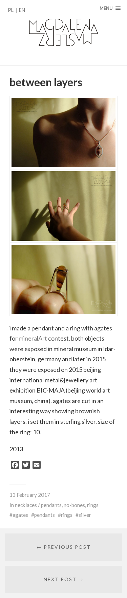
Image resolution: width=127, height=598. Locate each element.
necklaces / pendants (38, 505)
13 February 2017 (29, 495)
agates (20, 515)
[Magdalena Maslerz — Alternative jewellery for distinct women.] (63, 33)
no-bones (74, 505)
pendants (44, 515)
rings (93, 505)
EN (22, 10)
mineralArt (33, 338)
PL (11, 10)
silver (85, 515)
